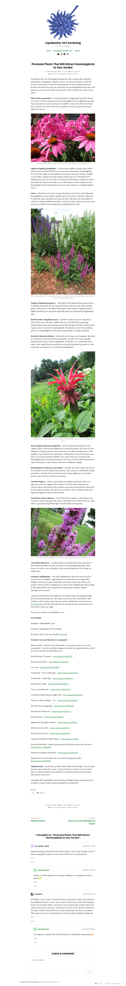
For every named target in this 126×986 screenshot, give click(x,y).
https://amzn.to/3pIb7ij (70, 739)
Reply (32, 862)
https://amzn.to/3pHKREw (41, 747)
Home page (38, 604)
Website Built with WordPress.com (49, 982)
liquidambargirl (52, 71)
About (77, 51)
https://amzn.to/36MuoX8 (68, 753)
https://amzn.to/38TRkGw (58, 684)
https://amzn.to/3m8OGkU (41, 761)
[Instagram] (61, 54)
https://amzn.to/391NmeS (67, 700)
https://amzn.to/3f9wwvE (58, 662)
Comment (89, 972)
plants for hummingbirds (58, 74)
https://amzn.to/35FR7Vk (60, 728)
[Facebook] (64, 54)
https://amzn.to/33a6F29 (53, 717)
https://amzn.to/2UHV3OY (60, 689)
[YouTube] (58, 54)
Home (48, 51)
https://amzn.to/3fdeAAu (72, 695)
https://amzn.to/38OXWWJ (68, 673)
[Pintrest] (67, 54)
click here (63, 634)
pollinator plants (72, 74)
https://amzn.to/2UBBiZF (49, 667)
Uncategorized (75, 71)
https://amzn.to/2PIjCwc (61, 711)
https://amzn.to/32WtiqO (67, 722)
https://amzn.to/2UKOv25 (60, 733)
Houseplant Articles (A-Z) (63, 51)
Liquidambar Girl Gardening (63, 43)
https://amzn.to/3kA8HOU (63, 678)
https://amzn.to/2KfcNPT (63, 656)
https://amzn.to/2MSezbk (64, 706)
